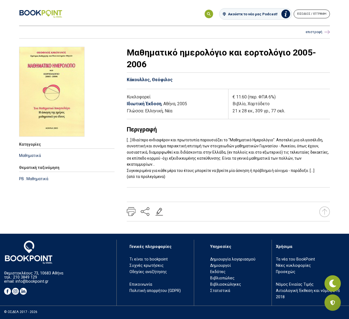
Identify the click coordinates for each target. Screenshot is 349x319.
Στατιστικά (220, 290)
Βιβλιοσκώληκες (225, 284)
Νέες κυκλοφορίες (293, 265)
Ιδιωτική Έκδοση (144, 103)
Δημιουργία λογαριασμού (232, 259)
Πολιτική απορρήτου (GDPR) (155, 290)
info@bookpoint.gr (32, 281)
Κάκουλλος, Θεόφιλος (150, 79)
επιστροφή (314, 32)
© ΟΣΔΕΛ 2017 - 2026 (20, 312)
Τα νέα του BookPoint (295, 259)
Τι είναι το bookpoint (149, 259)
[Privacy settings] (332, 302)
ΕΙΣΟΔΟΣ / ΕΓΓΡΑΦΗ (311, 14)
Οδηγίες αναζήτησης (148, 272)
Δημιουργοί (220, 265)
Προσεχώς (285, 272)
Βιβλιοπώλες (222, 278)
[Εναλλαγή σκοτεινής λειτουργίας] (332, 283)
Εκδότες (217, 272)
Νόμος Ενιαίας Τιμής (295, 284)
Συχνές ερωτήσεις (147, 265)
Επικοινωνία (141, 284)
